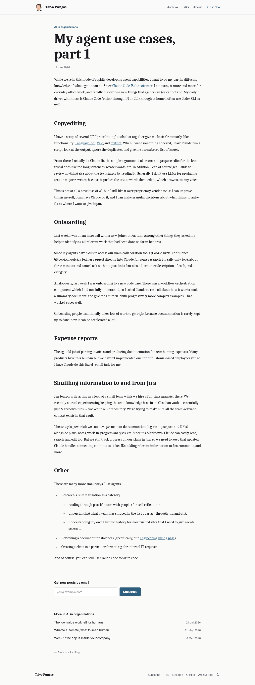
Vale (100, 143)
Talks (185, 7)
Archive (172, 7)
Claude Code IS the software (132, 86)
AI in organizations (66, 27)
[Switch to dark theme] (218, 675)
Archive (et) (205, 675)
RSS (166, 675)
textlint (116, 143)
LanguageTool (85, 143)
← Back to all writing (67, 652)
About (197, 7)
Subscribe (213, 7)
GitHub (190, 675)
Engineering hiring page (157, 538)
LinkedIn (177, 675)
